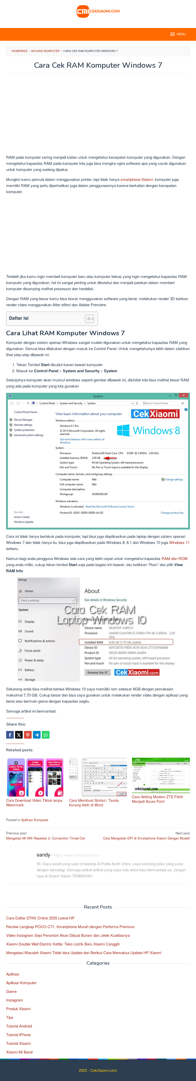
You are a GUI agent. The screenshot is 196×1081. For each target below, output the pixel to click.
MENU (181, 34)
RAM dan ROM (175, 558)
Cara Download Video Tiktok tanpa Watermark (34, 802)
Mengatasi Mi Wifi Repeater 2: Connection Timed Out (45, 836)
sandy (43, 854)
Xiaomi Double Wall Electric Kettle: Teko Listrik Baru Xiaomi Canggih (63, 943)
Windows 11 (179, 542)
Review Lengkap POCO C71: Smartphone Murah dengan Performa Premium (70, 926)
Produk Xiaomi (18, 1008)
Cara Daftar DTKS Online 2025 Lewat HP (40, 917)
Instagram (14, 1000)
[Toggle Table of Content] (87, 318)
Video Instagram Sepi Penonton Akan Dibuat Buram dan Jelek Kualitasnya (68, 935)
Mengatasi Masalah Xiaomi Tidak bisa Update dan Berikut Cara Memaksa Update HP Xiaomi (83, 952)
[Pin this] (28, 735)
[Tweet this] (19, 735)
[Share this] (10, 735)
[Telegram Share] (37, 735)
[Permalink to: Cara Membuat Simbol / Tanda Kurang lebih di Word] (98, 777)
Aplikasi (12, 974)
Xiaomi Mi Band (19, 1052)
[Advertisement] (98, 116)
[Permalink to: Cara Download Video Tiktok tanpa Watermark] (35, 777)
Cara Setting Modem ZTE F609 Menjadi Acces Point (157, 799)
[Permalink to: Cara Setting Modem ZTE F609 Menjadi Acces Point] (161, 775)
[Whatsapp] (46, 735)
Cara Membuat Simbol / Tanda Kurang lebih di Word (94, 802)
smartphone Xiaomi (136, 179)
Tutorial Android (19, 1026)
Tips (9, 1017)
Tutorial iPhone (18, 1034)
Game (11, 991)
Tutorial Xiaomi (18, 1043)
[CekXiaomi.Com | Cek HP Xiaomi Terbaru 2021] (97, 11)
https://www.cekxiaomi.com (77, 855)
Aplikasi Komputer (34, 819)
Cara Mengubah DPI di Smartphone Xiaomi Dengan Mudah (146, 836)
